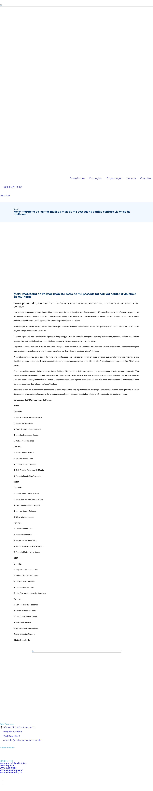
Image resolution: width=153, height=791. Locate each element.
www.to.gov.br (7, 765)
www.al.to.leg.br (8, 767)
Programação (114, 178)
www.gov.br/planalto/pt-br (13, 763)
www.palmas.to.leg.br (11, 772)
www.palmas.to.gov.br (11, 770)
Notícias (131, 178)
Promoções (95, 178)
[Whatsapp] (9, 751)
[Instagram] (15, 751)
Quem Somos (77, 178)
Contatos (145, 178)
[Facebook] (3, 751)
